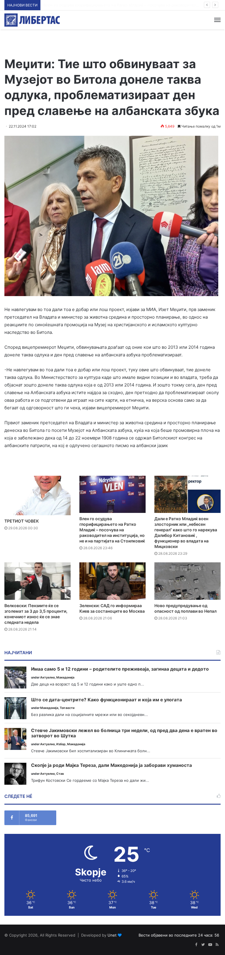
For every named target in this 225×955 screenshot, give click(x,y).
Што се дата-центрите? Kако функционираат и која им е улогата (106, 699)
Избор (61, 744)
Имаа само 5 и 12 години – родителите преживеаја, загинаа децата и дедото (120, 669)
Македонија (65, 677)
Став (60, 774)
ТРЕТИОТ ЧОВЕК (21, 520)
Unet (112, 935)
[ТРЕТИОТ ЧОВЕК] (37, 495)
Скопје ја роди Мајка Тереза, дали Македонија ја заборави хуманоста (111, 765)
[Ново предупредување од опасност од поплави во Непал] (187, 581)
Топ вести (67, 708)
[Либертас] (32, 20)
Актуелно (47, 677)
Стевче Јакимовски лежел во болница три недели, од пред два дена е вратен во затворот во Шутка (124, 733)
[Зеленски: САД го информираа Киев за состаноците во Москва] (112, 581)
